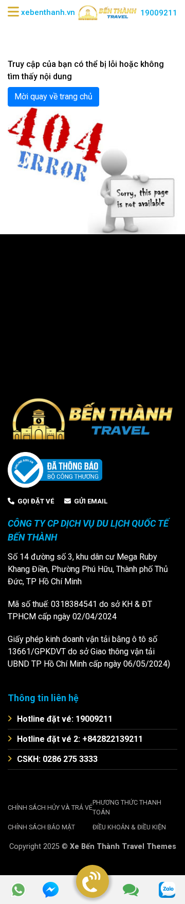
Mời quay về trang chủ (53, 96)
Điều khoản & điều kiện (129, 827)
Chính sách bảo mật (41, 827)
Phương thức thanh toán (126, 807)
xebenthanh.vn (48, 12)
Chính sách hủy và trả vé (50, 807)
